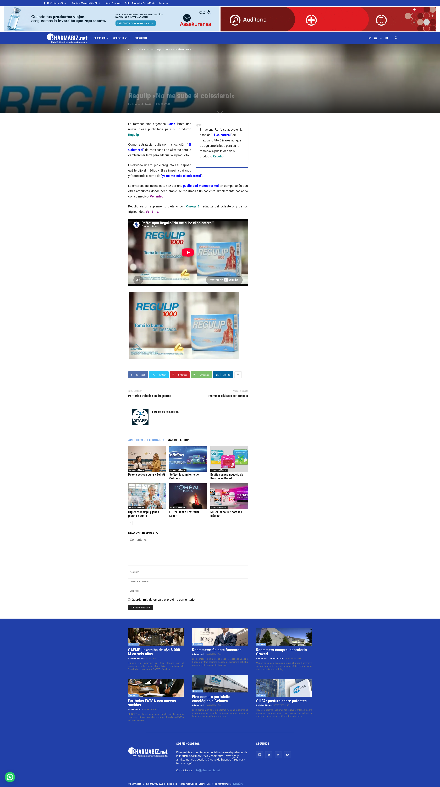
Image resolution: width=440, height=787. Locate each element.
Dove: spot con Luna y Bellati (146, 474)
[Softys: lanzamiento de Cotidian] (188, 459)
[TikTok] (381, 38)
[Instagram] (369, 38)
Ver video (156, 196)
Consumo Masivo (145, 49)
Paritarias (133, 695)
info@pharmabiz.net (207, 770)
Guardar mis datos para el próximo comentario (163, 599)
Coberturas (120, 38)
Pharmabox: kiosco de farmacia (228, 396)
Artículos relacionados (146, 440)
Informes (261, 644)
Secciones (100, 38)
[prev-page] (130, 523)
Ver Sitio (152, 211)
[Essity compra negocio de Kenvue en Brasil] (229, 459)
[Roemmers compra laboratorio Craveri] (284, 637)
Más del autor (178, 440)
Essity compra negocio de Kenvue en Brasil (226, 476)
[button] (396, 38)
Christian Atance (136, 658)
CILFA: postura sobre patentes (281, 700)
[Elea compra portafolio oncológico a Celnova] (220, 683)
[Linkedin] (375, 38)
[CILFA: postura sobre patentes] (284, 688)
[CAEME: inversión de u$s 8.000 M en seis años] (156, 637)
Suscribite (141, 38)
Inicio (130, 49)
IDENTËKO (238, 783)
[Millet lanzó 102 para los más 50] (229, 496)
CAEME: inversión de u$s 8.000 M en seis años (154, 651)
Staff (127, 3)
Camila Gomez (134, 709)
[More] (238, 374)
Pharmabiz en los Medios (144, 3)
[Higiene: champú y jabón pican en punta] (147, 496)
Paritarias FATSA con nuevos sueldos (152, 702)
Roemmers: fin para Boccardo (216, 649)
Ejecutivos (197, 644)
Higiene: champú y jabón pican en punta (143, 514)
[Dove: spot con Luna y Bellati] (147, 459)
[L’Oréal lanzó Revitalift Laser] (188, 496)
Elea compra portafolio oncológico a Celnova (211, 698)
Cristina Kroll (198, 654)
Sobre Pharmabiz (114, 3)
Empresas (133, 644)
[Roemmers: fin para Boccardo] (220, 637)
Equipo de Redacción (142, 104)
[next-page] (136, 523)
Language (163, 3)
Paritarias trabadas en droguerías (149, 396)
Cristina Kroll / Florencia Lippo (270, 658)
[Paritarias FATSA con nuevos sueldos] (156, 688)
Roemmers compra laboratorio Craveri (281, 651)
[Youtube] (386, 38)
